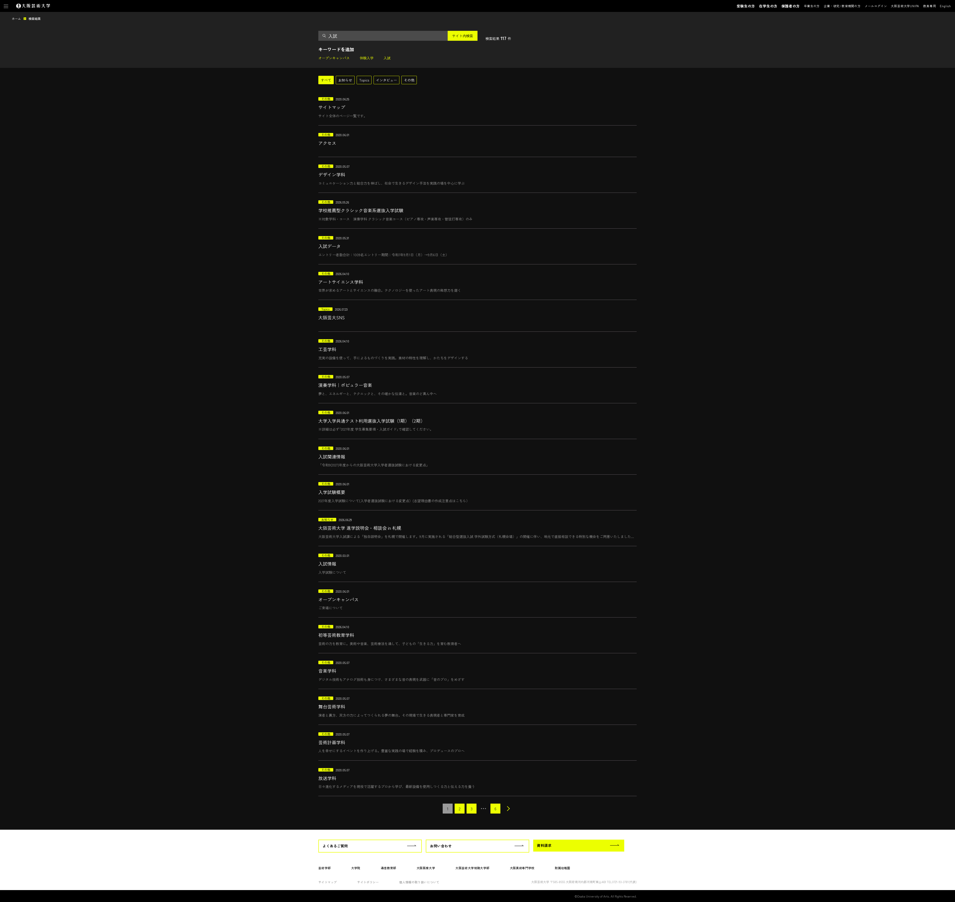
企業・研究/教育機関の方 (842, 6)
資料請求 (544, 845)
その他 (409, 80)
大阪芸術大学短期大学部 (472, 868)
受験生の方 (746, 5)
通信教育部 (388, 868)
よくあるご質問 (335, 845)
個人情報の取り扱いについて (419, 882)
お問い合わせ (441, 845)
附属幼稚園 (562, 868)
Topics (364, 80)
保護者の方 (790, 5)
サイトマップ (327, 882)
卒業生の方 (812, 6)
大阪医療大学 (426, 868)
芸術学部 (324, 868)
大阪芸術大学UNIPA (905, 6)
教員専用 (929, 6)
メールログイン (876, 6)
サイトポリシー (368, 882)
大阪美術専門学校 (522, 868)
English (945, 6)
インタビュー (386, 80)
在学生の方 (768, 5)
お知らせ (345, 80)
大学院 (355, 868)
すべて (326, 80)
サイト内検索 (462, 35)
